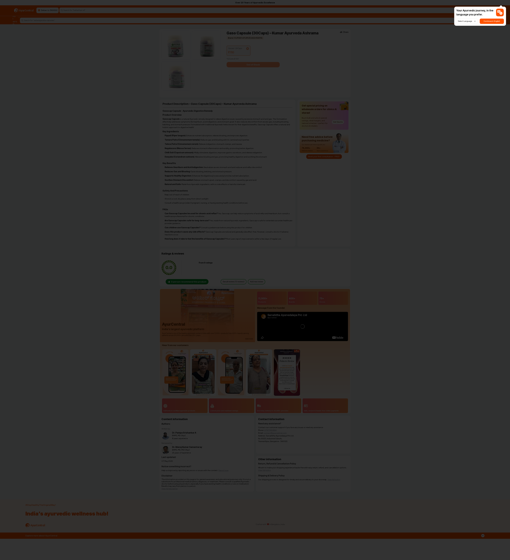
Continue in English (492, 21)
